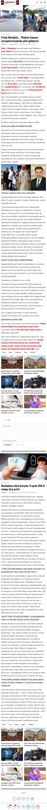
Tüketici (31, 724)
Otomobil (18, 352)
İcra (10, 724)
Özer (25, 352)
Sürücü (32, 352)
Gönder (7, 445)
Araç (4, 352)
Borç (4, 724)
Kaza (10, 352)
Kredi (16, 724)
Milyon (23, 724)
